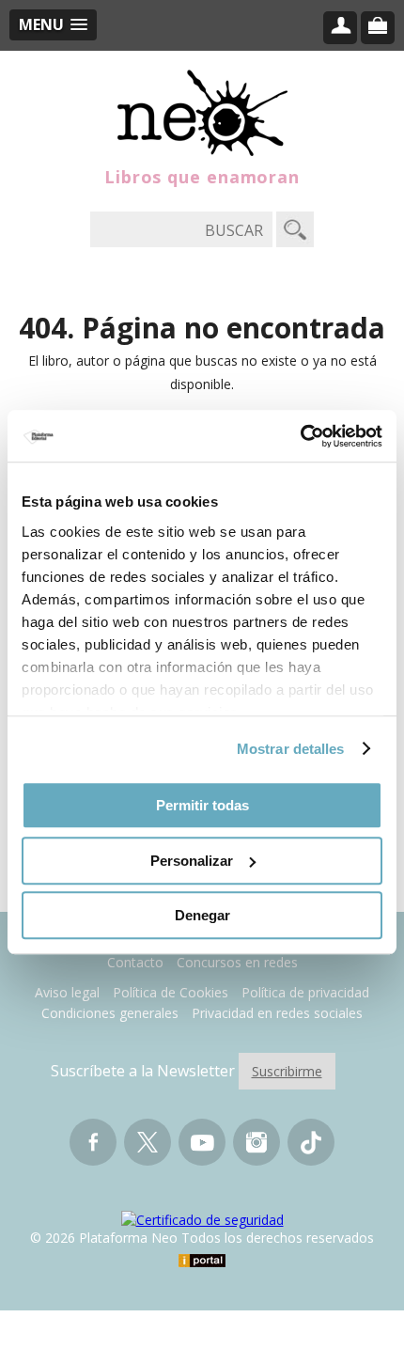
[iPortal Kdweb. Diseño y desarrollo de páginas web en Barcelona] (202, 1262)
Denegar (202, 915)
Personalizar (191, 861)
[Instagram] (256, 1150)
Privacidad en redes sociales (277, 1013)
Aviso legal (67, 992)
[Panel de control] (340, 27)
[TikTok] (311, 1150)
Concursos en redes (237, 962)
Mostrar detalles (291, 749)
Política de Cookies (170, 992)
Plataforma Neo (202, 113)
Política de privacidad (305, 992)
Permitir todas (202, 805)
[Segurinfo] (202, 1220)
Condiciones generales (110, 1013)
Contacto (135, 962)
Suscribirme (287, 1071)
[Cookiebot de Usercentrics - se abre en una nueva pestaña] (300, 436)
